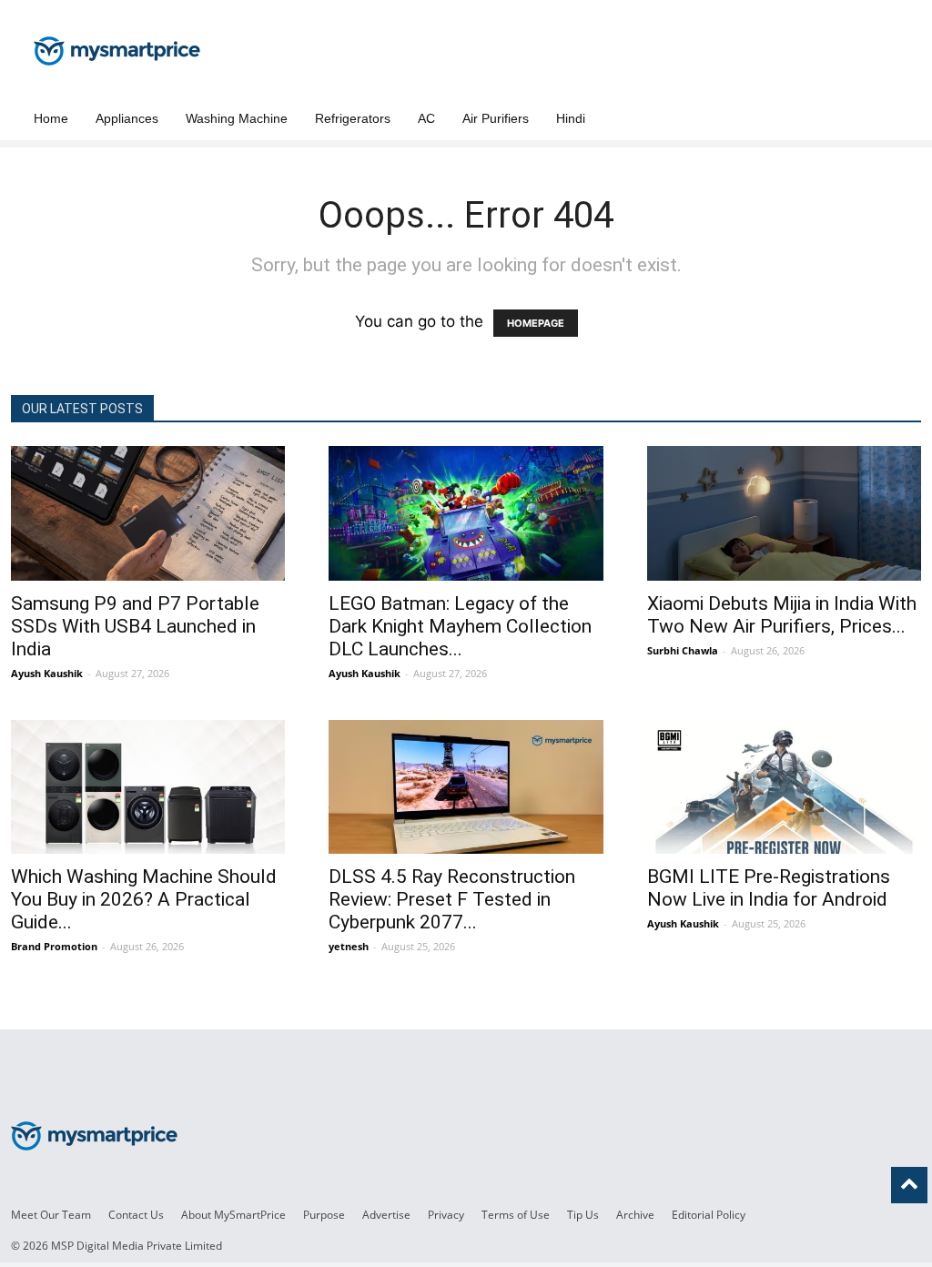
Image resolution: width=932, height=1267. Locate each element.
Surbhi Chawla (682, 650)
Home (51, 118)
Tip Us (583, 1214)
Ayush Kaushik (47, 673)
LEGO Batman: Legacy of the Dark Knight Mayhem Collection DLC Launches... (460, 626)
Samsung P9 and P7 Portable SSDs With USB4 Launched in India (135, 626)
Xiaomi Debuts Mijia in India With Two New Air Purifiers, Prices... (782, 615)
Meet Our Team (51, 1214)
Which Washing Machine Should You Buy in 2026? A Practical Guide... (144, 899)
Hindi (570, 118)
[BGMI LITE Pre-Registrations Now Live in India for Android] (784, 787)
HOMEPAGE (535, 323)
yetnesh (349, 946)
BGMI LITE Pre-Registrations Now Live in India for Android (768, 888)
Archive (635, 1214)
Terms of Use (515, 1214)
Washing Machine (237, 118)
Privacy (446, 1214)
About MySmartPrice (233, 1214)
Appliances (127, 118)
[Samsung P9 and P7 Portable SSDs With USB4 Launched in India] (148, 513)
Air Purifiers (495, 118)
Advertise (386, 1214)
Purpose (324, 1214)
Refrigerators (352, 118)
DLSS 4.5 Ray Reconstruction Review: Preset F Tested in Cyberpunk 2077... (452, 899)
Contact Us (136, 1214)
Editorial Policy (708, 1214)
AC (426, 118)
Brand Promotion (54, 946)
